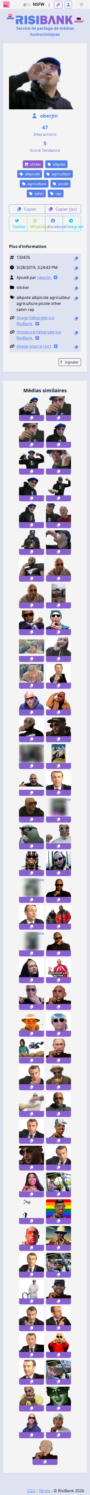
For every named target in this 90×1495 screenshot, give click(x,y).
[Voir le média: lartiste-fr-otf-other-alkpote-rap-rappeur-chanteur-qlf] (58, 1211)
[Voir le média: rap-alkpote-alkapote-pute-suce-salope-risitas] (58, 890)
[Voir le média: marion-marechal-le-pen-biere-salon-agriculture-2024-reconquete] (31, 649)
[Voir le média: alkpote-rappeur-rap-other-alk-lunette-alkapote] (31, 703)
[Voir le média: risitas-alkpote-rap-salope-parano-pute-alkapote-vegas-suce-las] (31, 1024)
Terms (44, 1490)
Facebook (55, 226)
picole (62, 183)
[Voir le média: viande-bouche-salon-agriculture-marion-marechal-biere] (31, 676)
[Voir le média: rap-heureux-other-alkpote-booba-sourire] (58, 1292)
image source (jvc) (34, 346)
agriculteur (60, 174)
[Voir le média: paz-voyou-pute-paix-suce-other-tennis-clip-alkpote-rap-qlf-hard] (31, 1292)
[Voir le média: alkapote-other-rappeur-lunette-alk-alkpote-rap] (58, 944)
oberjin (48, 115)
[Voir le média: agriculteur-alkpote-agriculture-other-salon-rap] (31, 489)
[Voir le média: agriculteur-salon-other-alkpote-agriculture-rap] (58, 435)
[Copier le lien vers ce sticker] (31, 418)
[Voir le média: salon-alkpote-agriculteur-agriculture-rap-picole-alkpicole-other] (58, 408)
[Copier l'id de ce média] (76, 258)
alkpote (58, 164)
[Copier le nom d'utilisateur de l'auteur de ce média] (76, 278)
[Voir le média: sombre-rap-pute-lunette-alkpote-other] (58, 1399)
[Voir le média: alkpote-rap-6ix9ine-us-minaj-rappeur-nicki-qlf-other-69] (31, 1185)
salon (39, 193)
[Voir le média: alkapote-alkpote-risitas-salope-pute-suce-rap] (58, 703)
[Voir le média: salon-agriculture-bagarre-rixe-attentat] (31, 756)
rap (57, 193)
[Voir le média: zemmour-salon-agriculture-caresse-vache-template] (31, 1211)
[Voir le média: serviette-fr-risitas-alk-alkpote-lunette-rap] (31, 1104)
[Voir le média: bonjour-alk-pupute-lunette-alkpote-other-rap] (58, 970)
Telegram (73, 226)
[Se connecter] (68, 5)
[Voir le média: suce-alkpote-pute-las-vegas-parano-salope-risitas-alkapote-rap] (58, 1238)
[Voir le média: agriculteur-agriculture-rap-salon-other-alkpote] (58, 515)
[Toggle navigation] (81, 5)
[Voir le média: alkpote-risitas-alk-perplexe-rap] (31, 622)
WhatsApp (37, 226)
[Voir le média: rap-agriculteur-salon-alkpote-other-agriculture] (31, 515)
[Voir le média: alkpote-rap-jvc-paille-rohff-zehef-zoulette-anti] (31, 863)
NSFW (38, 4)
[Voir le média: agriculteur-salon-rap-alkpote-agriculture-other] (58, 489)
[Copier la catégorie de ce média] (76, 288)
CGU (31, 1490)
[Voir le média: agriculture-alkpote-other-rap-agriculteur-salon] (31, 462)
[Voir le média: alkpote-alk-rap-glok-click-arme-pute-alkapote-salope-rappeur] (31, 1399)
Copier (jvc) (65, 209)
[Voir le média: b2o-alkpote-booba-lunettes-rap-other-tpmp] (58, 997)
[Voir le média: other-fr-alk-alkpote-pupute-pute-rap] (58, 1345)
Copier (29, 209)
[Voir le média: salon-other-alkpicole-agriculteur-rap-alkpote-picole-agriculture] (31, 408)
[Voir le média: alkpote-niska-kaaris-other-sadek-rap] (31, 783)
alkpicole (32, 174)
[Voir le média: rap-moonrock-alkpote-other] (58, 837)
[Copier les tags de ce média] (76, 298)
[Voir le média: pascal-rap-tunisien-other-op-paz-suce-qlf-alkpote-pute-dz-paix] (58, 1104)
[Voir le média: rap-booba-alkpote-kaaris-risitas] (31, 1425)
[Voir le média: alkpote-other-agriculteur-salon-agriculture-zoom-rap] (58, 462)
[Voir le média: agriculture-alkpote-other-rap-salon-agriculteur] (31, 542)
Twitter (19, 226)
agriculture (36, 183)
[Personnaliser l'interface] (58, 5)
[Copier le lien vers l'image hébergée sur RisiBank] (76, 318)
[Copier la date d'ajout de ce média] (76, 268)
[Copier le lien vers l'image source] (76, 347)
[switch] (27, 5)
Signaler (71, 362)
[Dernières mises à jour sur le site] (49, 5)
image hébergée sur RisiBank (35, 320)
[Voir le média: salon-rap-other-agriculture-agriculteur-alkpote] (58, 542)
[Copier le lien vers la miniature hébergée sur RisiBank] (76, 333)
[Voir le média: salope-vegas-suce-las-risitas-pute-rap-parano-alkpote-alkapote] (31, 1238)
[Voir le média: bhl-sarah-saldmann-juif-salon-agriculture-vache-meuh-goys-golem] (58, 756)
